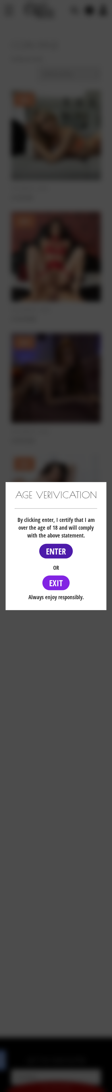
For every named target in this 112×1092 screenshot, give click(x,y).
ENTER (56, 551)
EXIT (56, 583)
